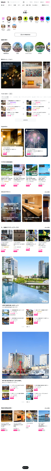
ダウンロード (36, 2)
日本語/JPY (42, 2)
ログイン (47, 2)
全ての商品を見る (26, 34)
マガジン (31, 2)
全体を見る (25, 120)
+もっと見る (47, 191)
